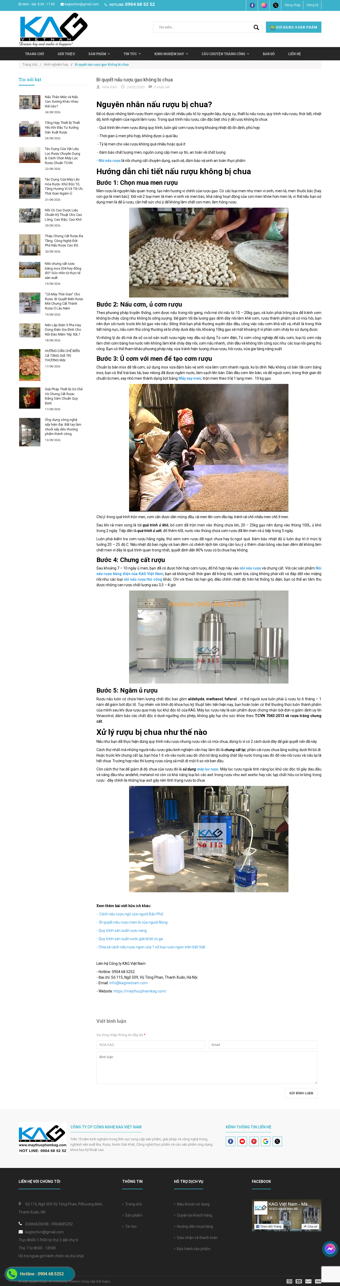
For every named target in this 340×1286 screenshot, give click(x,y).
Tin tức (130, 1226)
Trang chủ (133, 1204)
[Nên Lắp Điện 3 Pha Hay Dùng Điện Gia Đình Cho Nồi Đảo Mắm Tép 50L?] (30, 330)
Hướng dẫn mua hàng (194, 1226)
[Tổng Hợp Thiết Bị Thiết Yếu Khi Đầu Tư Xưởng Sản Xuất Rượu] (30, 128)
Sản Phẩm (97, 54)
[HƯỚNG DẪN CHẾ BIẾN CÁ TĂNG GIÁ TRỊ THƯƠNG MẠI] (30, 365)
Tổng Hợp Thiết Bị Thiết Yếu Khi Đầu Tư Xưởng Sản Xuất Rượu (62, 127)
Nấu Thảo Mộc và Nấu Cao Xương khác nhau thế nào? (61, 101)
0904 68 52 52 (140, 4)
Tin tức (130, 54)
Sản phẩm (133, 1215)
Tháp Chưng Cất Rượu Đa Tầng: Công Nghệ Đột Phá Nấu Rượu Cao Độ (64, 240)
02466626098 (37, 1224)
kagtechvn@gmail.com (82, 4)
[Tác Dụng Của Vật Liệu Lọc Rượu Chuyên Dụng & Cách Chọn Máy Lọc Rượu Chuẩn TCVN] (30, 155)
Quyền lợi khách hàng (193, 1215)
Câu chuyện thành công (223, 54)
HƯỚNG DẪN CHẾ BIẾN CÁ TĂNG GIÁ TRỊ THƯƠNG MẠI (62, 355)
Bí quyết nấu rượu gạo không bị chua (134, 79)
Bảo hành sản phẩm (192, 1249)
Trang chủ (34, 54)
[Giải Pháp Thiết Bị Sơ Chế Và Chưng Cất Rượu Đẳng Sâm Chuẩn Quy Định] (30, 398)
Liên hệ (294, 54)
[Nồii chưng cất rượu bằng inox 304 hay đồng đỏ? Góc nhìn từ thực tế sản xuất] (30, 269)
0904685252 (62, 1224)
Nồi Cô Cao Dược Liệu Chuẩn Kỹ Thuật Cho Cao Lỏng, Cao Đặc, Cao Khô (63, 214)
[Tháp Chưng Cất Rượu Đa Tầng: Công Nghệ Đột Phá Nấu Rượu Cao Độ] (30, 245)
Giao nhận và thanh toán (196, 1237)
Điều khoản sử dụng (192, 1204)
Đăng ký (312, 5)
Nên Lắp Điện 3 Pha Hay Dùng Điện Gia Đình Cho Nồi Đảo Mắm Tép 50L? (63, 329)
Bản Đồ (269, 54)
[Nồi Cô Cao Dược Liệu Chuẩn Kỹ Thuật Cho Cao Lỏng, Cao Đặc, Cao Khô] (30, 215)
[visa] (304, 1281)
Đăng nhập (292, 5)
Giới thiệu (66, 54)
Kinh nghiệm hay (169, 54)
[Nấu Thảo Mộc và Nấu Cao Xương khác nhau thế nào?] (30, 102)
